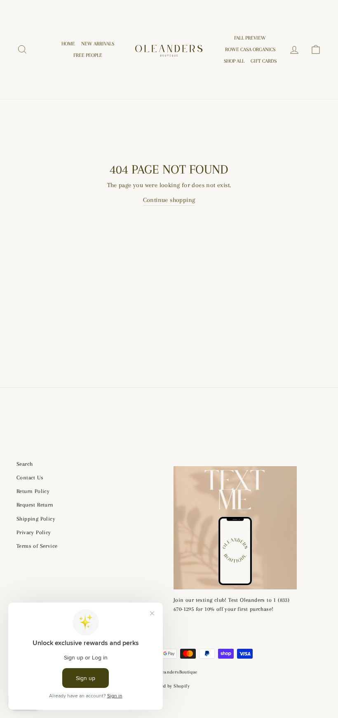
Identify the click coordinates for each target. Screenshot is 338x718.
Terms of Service (36, 546)
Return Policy (32, 491)
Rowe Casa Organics (250, 49)
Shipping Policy (35, 519)
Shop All (234, 61)
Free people (87, 55)
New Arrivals (97, 44)
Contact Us (29, 477)
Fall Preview (250, 38)
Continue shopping (169, 200)
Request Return (35, 505)
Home (68, 44)
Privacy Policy (33, 532)
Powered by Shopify (169, 686)
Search (24, 464)
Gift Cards (264, 61)
